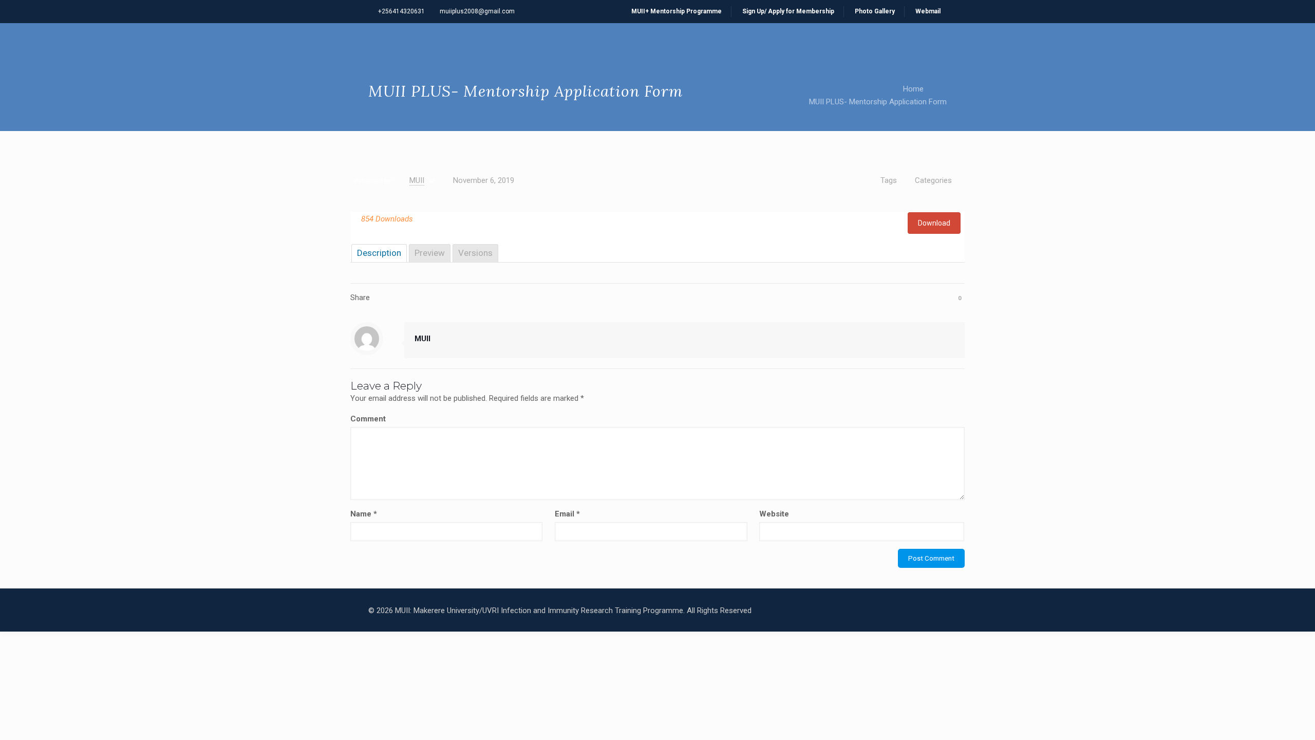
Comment (368, 418)
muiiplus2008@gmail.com (477, 11)
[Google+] (881, 610)
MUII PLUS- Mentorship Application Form (878, 101)
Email (567, 514)
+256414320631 (401, 11)
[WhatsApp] (854, 610)
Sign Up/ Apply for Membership (788, 11)
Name (363, 514)
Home (913, 89)
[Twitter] (895, 610)
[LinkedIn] (909, 610)
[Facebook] (867, 610)
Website (774, 514)
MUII (416, 180)
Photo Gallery (875, 11)
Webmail (928, 11)
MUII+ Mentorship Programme (676, 11)
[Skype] (840, 610)
